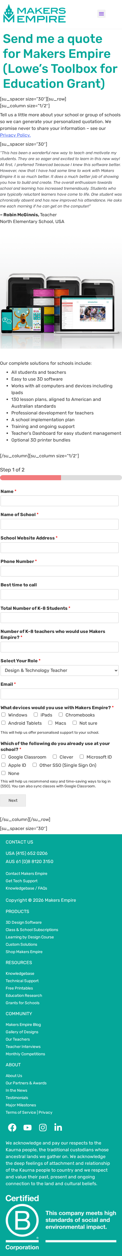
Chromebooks (80, 715)
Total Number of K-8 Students (35, 608)
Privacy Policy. (15, 135)
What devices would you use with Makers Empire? (57, 707)
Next (13, 800)
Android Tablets (25, 723)
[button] (101, 14)
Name (8, 491)
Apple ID (17, 765)
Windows (17, 715)
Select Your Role (21, 660)
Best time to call (19, 584)
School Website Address (29, 538)
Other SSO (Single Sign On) (67, 765)
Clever (66, 757)
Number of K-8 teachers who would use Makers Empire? (53, 634)
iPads (46, 715)
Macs (60, 723)
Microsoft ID (99, 757)
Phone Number (19, 561)
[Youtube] (27, 1127)
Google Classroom (27, 757)
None (13, 773)
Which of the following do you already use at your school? (55, 746)
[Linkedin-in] (58, 1127)
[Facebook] (12, 1127)
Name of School (20, 514)
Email (8, 684)
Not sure (88, 723)
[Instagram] (42, 1127)
